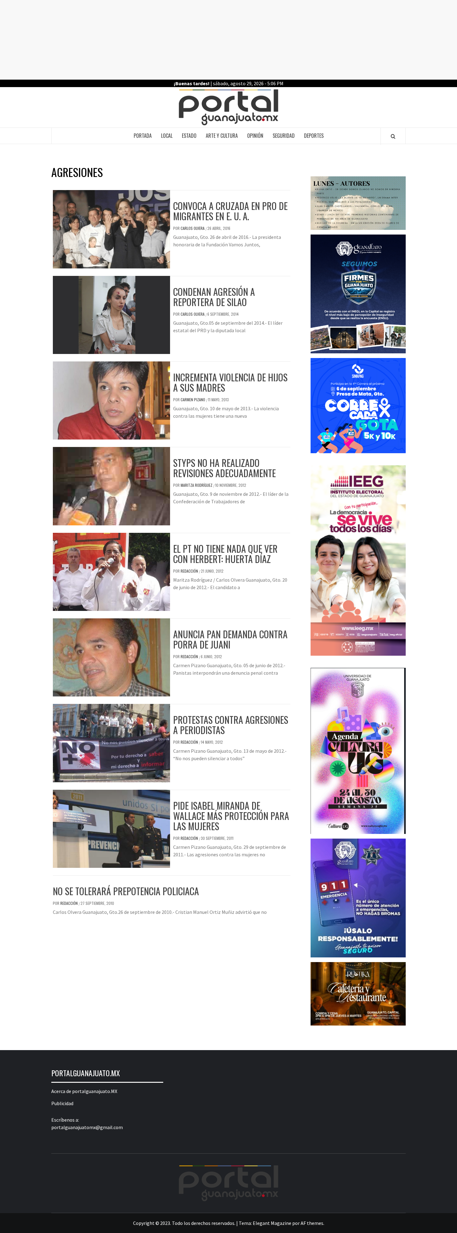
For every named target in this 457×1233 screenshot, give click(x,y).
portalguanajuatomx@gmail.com (87, 1127)
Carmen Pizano (193, 399)
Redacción (190, 571)
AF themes (312, 1223)
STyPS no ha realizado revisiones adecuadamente (224, 468)
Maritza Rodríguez (197, 485)
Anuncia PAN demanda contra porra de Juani (230, 639)
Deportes (314, 135)
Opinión (255, 135)
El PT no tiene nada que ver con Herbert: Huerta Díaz (225, 554)
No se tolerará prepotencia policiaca (126, 891)
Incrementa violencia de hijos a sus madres (230, 382)
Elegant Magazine (272, 1223)
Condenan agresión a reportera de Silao (214, 297)
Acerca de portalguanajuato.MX (84, 1091)
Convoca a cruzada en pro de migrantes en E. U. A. (230, 211)
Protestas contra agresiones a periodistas (230, 725)
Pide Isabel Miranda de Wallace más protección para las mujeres (231, 815)
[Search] (393, 136)
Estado (189, 135)
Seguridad (284, 135)
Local (167, 135)
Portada (143, 135)
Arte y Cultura (222, 135)
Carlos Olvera (193, 228)
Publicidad (62, 1103)
